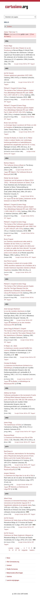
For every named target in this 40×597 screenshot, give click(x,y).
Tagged (32, 64)
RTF (29, 64)
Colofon (9, 576)
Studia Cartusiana (12, 569)
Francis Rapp (8, 46)
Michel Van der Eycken (11, 178)
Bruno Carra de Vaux (10, 123)
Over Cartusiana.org (13, 561)
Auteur (6, 32)
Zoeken (9, 26)
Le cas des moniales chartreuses (14, 311)
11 (9, 550)
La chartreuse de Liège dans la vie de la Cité (18, 475)
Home (8, 558)
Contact (9, 565)
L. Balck (14, 346)
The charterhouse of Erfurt (12, 425)
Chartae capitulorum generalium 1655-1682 (18, 75)
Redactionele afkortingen (15, 573)
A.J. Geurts (20, 138)
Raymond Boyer (9, 435)
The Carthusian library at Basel (14, 165)
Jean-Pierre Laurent (10, 261)
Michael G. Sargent (10, 88)
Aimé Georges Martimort (12, 309)
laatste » (32, 550)
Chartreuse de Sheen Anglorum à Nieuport (17, 535)
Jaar (14, 32)
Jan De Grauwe (9, 73)
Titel (10, 32)
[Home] (16, 7)
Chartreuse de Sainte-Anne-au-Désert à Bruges (19, 520)
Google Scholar (18, 64)
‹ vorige (17, 548)
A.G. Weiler (28, 138)
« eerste (10, 548)
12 (12, 550)
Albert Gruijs (8, 498)
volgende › (25, 550)
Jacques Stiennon (9, 473)
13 (16, 550)
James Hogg (22, 88)
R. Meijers (7, 346)
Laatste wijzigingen (13, 580)
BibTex (25, 64)
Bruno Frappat (8, 239)
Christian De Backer (10, 138)
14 (19, 550)
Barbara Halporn (9, 163)
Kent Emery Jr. (8, 451)
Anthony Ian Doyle (10, 393)
